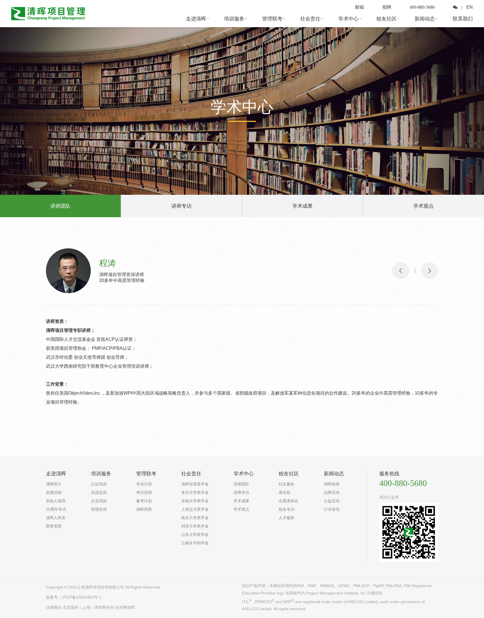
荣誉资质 (54, 526)
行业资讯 (331, 509)
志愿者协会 (288, 501)
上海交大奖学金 (195, 509)
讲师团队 (60, 206)
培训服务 (234, 19)
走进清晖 (196, 19)
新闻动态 (425, 19)
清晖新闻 (331, 484)
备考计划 (144, 501)
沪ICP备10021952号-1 (81, 597)
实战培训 (99, 492)
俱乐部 (284, 492)
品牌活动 (331, 492)
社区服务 (286, 484)
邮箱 (359, 7)
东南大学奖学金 (195, 501)
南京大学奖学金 (195, 517)
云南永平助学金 (195, 543)
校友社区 (386, 19)
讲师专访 (181, 206)
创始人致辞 (56, 501)
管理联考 (272, 19)
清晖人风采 (56, 517)
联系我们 (463, 19)
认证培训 (99, 484)
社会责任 (310, 19)
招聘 (386, 7)
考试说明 (144, 492)
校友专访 (286, 509)
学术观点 (423, 206)
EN (469, 7)
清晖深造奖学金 (195, 484)
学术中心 (348, 19)
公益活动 (331, 501)
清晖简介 (54, 484)
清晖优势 (144, 509)
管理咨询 (99, 509)
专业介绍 (144, 484)
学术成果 (302, 206)
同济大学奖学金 (195, 526)
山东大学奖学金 (195, 534)
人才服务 (286, 517)
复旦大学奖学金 (195, 492)
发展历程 (54, 492)
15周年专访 (56, 509)
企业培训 (99, 501)
